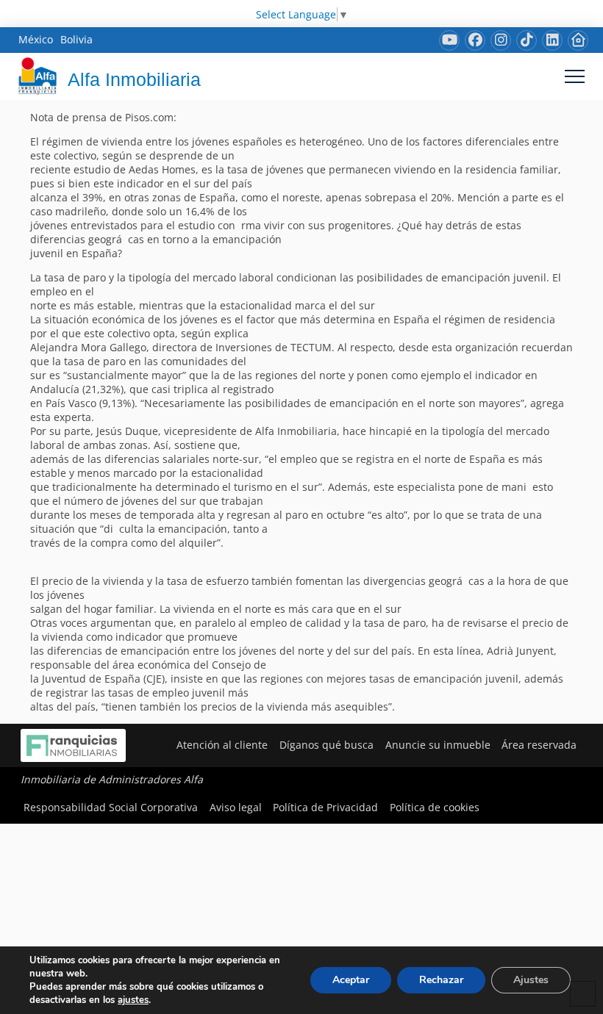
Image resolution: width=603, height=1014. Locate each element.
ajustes (133, 1000)
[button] (575, 76)
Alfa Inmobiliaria (134, 79)
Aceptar (350, 980)
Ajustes (531, 980)
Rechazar (441, 980)
